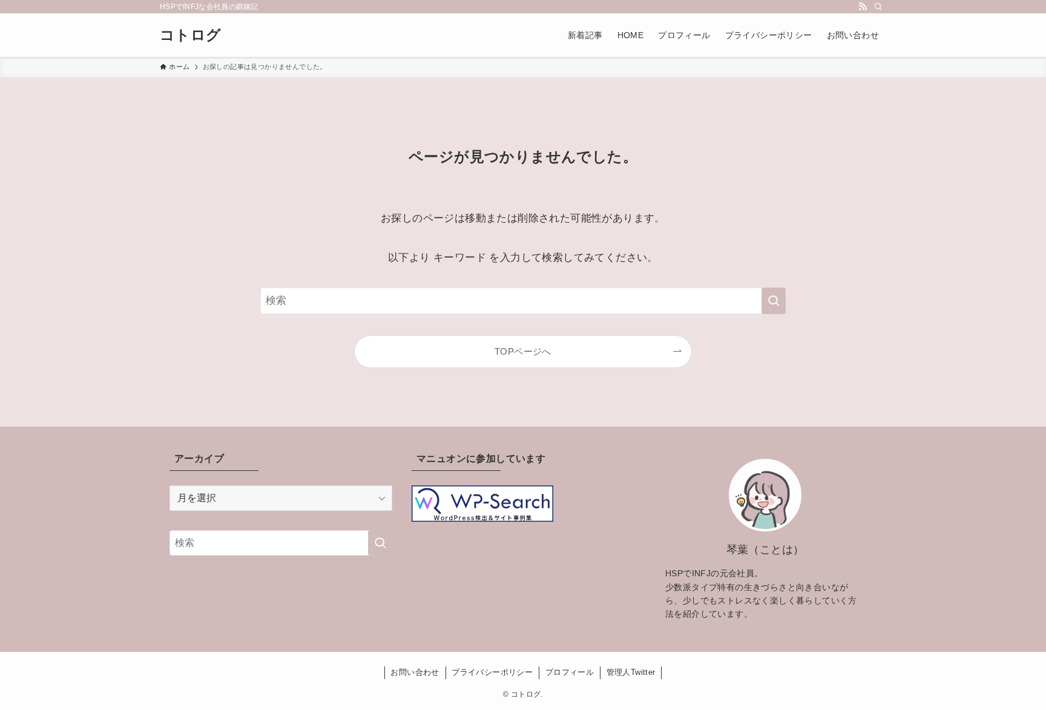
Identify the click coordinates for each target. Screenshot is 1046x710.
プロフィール (569, 672)
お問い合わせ (414, 672)
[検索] (878, 6)
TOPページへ (523, 351)
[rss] (862, 6)
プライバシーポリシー (492, 672)
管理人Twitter (631, 672)
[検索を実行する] (773, 301)
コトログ (191, 35)
